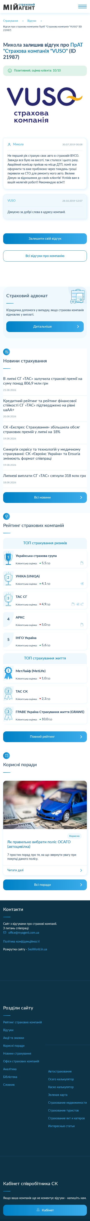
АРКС (20, 617)
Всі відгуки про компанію (45, 256)
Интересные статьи (61, 1126)
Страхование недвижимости (67, 1102)
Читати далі (15, 870)
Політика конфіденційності (21, 941)
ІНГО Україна (26, 638)
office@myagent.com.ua (23, 932)
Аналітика (10, 1069)
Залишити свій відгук (45, 238)
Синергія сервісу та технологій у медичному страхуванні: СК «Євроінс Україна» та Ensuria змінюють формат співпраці (41, 454)
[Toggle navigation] (82, 6)
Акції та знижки (13, 1038)
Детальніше (42, 326)
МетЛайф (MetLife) (30, 671)
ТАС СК (22, 691)
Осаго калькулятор (61, 1079)
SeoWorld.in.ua (37, 949)
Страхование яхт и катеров (66, 1118)
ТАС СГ (21, 596)
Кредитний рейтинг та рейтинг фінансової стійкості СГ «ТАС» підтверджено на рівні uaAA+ (39, 405)
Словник (9, 1084)
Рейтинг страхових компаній (22, 1022)
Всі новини (42, 497)
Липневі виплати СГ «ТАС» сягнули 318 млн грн (44, 476)
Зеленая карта (57, 1095)
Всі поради (42, 884)
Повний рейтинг (42, 736)
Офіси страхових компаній (21, 1061)
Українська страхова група (36, 556)
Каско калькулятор (61, 1087)
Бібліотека (10, 1077)
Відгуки (8, 1030)
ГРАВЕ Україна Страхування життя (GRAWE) (50, 712)
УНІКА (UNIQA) (28, 576)
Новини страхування (17, 1053)
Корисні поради (13, 1045)
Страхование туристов (63, 1110)
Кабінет (48, 1210)
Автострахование (60, 1071)
